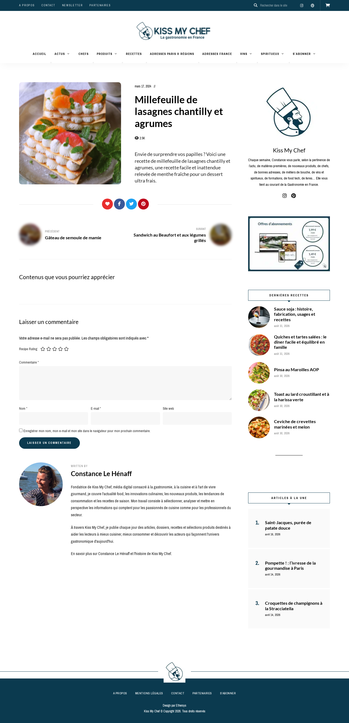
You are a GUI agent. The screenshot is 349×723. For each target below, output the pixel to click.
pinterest (312, 5)
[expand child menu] (51, 62)
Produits (104, 54)
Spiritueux (270, 54)
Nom (23, 408)
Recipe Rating (28, 349)
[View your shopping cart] (327, 5)
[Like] (107, 204)
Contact (48, 5)
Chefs (84, 54)
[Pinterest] (143, 204)
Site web (168, 408)
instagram (301, 5)
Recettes (134, 54)
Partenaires (100, 5)
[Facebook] (119, 204)
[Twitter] (131, 204)
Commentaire (29, 362)
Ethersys (181, 706)
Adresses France (217, 54)
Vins (243, 54)
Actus (60, 54)
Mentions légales (149, 693)
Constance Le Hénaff (101, 473)
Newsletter (72, 5)
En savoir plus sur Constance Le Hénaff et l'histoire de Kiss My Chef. (121, 553)
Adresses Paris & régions (172, 54)
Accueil (39, 54)
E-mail (96, 408)
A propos (27, 5)
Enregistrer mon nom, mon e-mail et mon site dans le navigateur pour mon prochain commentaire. (87, 431)
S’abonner (302, 54)
